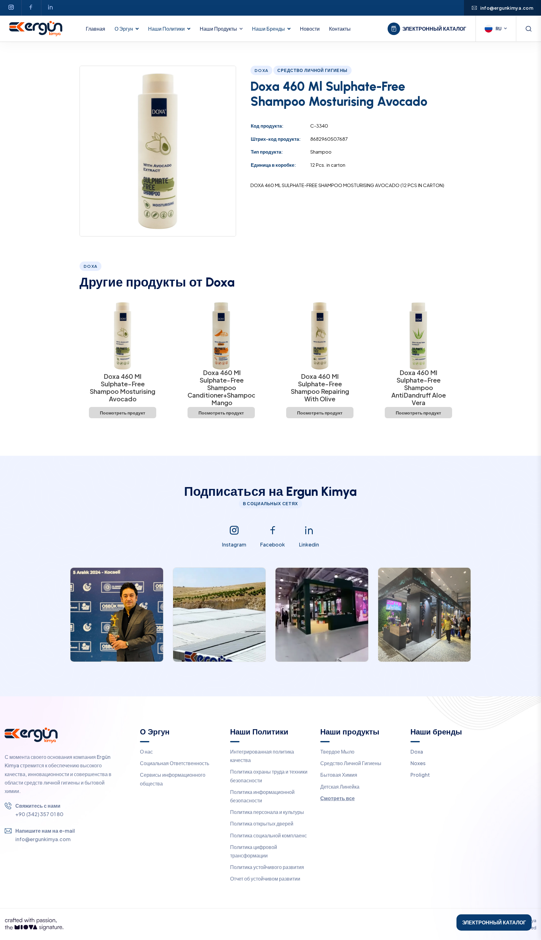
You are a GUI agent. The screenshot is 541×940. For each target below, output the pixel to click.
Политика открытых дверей (261, 823)
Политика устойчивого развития (267, 867)
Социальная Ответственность (174, 763)
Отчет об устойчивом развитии (265, 878)
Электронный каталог (434, 28)
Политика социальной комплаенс (268, 835)
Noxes (417, 763)
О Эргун (124, 28)
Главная (95, 28)
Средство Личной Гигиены (350, 763)
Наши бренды (268, 28)
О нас (146, 751)
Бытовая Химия (338, 774)
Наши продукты (218, 28)
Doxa (416, 751)
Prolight (420, 774)
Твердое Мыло (337, 751)
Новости (310, 28)
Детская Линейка (339, 786)
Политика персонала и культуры (267, 812)
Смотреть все (337, 798)
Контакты (340, 28)
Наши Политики (166, 28)
